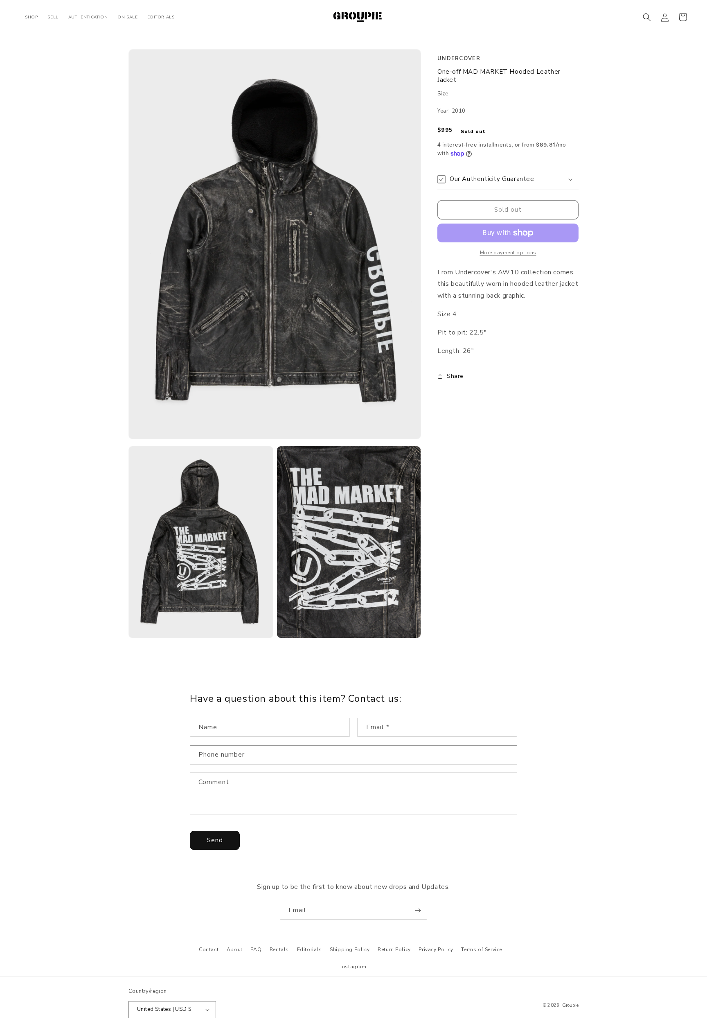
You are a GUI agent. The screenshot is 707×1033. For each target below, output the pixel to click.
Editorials (309, 949)
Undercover (458, 58)
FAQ (255, 949)
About (235, 949)
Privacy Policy (436, 949)
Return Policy (394, 949)
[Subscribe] (418, 910)
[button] (647, 17)
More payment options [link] (508, 252)
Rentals (279, 949)
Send (215, 840)
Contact (208, 949)
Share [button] (455, 376)
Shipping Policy (349, 949)
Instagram (353, 966)
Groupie (570, 1005)
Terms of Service (481, 949)
